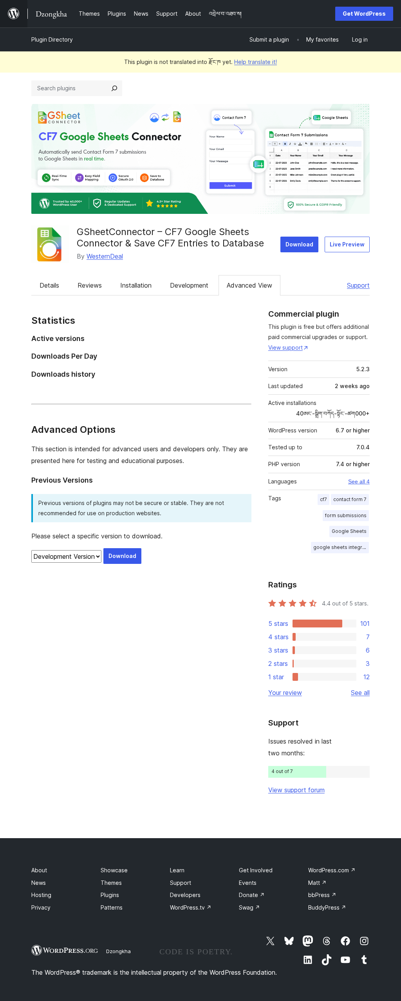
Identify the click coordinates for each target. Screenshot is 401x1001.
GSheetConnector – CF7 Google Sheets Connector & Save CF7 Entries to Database (170, 237)
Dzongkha (118, 951)
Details (49, 285)
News (38, 882)
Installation (136, 285)
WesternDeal (105, 256)
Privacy (41, 907)
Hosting (41, 895)
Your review (285, 693)
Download (299, 244)
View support (285, 347)
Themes (111, 882)
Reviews (90, 285)
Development (189, 285)
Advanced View (249, 285)
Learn (177, 870)
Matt (317, 882)
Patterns (112, 907)
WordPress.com (332, 870)
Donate (252, 895)
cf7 (323, 499)
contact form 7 (350, 499)
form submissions (346, 515)
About (39, 870)
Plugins (110, 895)
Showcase (114, 870)
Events (247, 882)
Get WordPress (364, 13)
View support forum (296, 790)
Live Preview (347, 244)
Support (358, 285)
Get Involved (256, 870)
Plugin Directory (52, 39)
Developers (185, 895)
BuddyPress (327, 907)
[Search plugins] (114, 88)
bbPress (322, 895)
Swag (249, 907)
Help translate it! (255, 61)
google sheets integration (341, 547)
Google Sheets (349, 531)
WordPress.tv (190, 907)
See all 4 (359, 481)
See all (360, 693)
